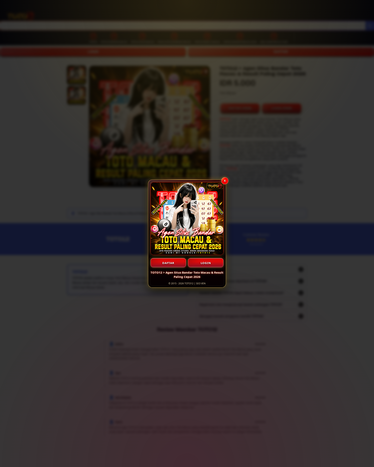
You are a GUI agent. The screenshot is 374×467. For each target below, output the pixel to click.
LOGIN (206, 263)
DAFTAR (168, 263)
